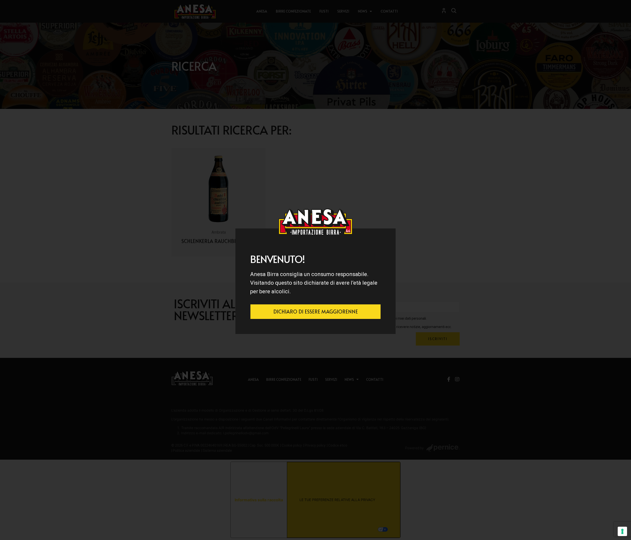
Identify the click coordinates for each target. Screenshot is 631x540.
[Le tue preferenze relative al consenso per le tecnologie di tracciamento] (622, 531)
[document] (315, 270)
